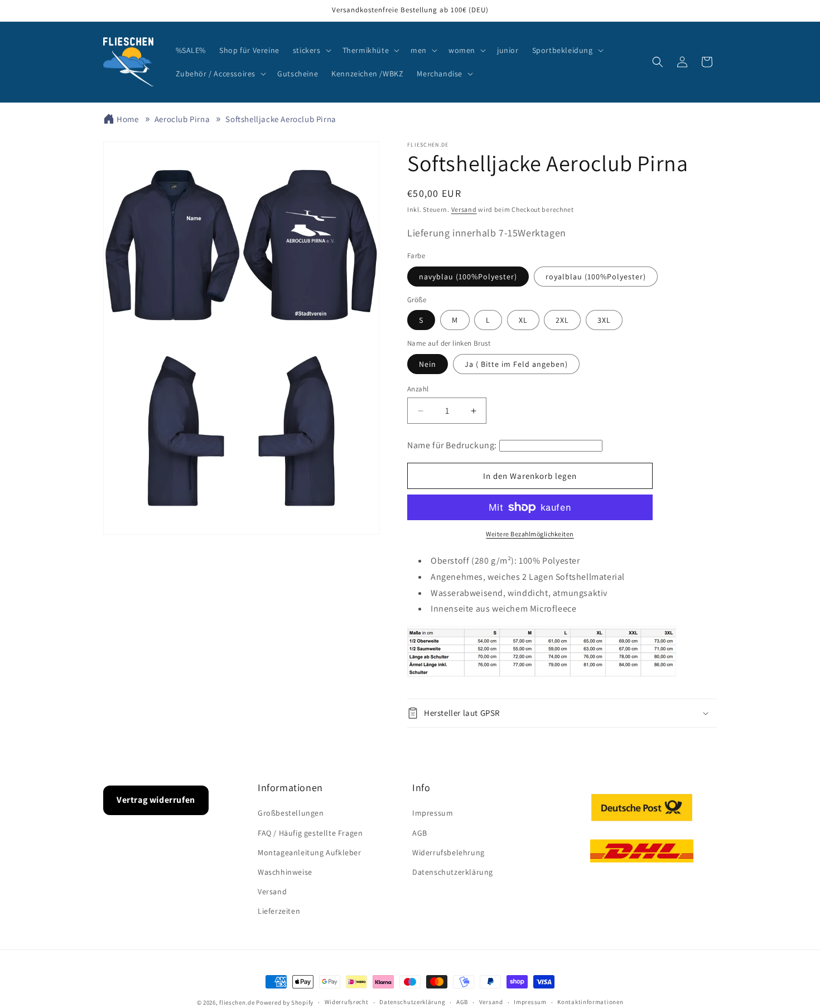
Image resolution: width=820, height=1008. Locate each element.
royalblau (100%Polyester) (596, 277)
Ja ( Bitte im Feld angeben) (516, 364)
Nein (427, 364)
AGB (419, 833)
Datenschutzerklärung (452, 872)
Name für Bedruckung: (452, 445)
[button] (311, 50)
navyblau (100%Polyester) (468, 277)
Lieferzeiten (279, 911)
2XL (562, 320)
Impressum (432, 813)
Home (127, 119)
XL (523, 320)
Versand (464, 209)
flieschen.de (236, 1002)
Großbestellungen (291, 813)
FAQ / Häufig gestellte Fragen (310, 833)
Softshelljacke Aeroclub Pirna (280, 119)
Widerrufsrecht (347, 1002)
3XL (604, 320)
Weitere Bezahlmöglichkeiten (530, 534)
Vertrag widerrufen (156, 800)
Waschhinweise (285, 872)
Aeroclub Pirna (182, 119)
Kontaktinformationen (590, 1002)
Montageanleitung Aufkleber (309, 852)
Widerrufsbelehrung (448, 852)
